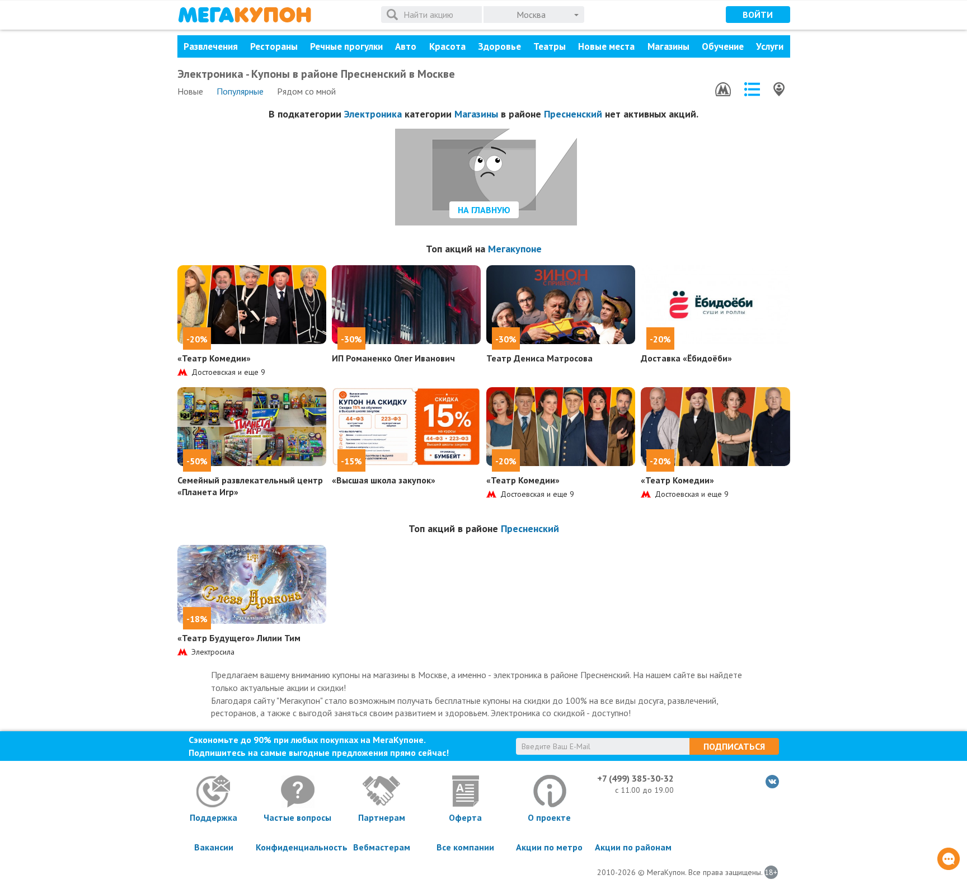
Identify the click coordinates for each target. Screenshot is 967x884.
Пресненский (573, 113)
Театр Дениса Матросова (539, 358)
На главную (484, 209)
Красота (447, 46)
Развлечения (211, 46)
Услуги (769, 46)
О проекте (549, 817)
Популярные (240, 91)
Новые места (606, 46)
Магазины (668, 46)
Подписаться (734, 746)
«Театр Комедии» (214, 358)
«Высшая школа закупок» (383, 480)
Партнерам (381, 817)
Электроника (373, 113)
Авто (405, 46)
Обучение (723, 46)
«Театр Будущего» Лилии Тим (239, 637)
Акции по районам (633, 847)
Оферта (465, 817)
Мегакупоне (515, 248)
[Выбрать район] (752, 89)
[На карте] (779, 89)
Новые (190, 91)
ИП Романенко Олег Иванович (393, 358)
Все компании (465, 847)
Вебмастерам (381, 847)
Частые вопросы (297, 817)
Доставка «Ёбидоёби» (686, 358)
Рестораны (274, 46)
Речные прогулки (346, 46)
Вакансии (213, 847)
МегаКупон (244, 14)
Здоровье (499, 46)
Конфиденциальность (298, 847)
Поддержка (213, 817)
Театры (549, 46)
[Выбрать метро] (723, 89)
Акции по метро (549, 847)
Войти (758, 14)
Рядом (306, 91)
